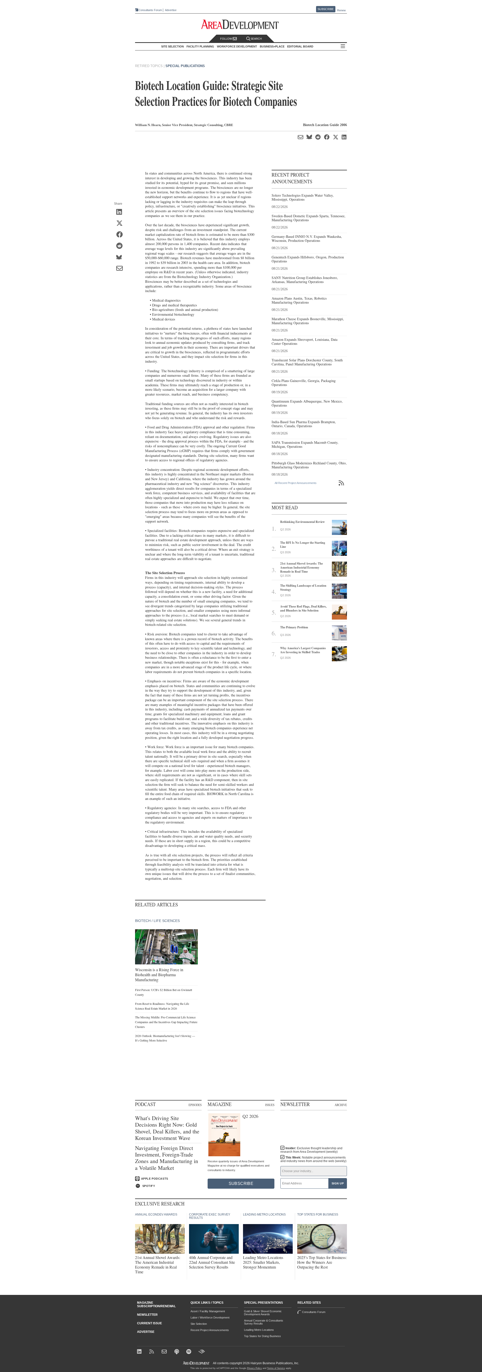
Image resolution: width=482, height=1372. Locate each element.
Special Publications (185, 66)
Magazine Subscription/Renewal (156, 1304)
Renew (341, 10)
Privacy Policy (254, 1368)
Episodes (195, 1105)
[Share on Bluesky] (121, 257)
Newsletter (147, 1314)
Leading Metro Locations (259, 1329)
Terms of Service (276, 1368)
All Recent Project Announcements (296, 482)
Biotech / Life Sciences (157, 921)
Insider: (311, 1150)
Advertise (170, 10)
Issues (269, 1105)
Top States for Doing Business (262, 1336)
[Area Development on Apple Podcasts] (177, 1352)
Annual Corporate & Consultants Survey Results (263, 1322)
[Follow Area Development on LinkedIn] (140, 1352)
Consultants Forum (150, 10)
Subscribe (326, 9)
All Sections (343, 46)
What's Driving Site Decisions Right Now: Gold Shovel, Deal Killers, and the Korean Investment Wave (167, 1128)
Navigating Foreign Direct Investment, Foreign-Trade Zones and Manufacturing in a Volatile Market (166, 1158)
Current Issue (149, 1323)
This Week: (313, 1159)
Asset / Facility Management (208, 1311)
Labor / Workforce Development (210, 1317)
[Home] (165, 1352)
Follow (226, 38)
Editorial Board (300, 46)
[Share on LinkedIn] (121, 212)
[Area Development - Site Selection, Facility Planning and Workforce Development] (241, 24)
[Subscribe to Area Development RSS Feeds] (152, 1352)
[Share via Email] (121, 268)
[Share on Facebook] (121, 234)
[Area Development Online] (196, 1363)
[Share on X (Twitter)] (121, 223)
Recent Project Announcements (210, 1330)
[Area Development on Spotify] (189, 1352)
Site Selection (199, 1323)
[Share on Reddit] (121, 246)
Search (256, 38)
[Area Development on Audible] (202, 1352)
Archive (341, 1105)
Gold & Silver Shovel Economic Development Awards (263, 1313)
